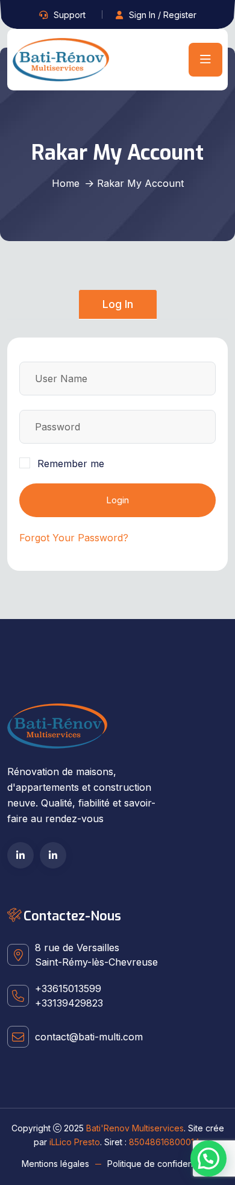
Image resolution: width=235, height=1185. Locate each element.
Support (70, 15)
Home (66, 183)
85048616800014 (164, 1142)
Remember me (70, 463)
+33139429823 (69, 1003)
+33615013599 (68, 988)
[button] (208, 1158)
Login (117, 500)
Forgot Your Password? (73, 538)
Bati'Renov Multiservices (135, 1128)
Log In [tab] (117, 304)
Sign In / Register (162, 15)
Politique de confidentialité (160, 1163)
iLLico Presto (74, 1142)
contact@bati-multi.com (89, 1037)
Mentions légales (55, 1163)
